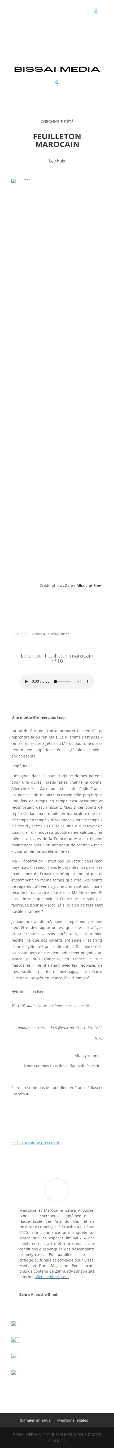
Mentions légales (72, 1420)
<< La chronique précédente (36, 1142)
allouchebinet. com (52, 1276)
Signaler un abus (35, 1420)
